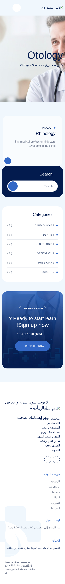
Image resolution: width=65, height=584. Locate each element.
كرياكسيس (26, 565)
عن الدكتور (54, 486)
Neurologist (45, 244)
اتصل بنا (55, 508)
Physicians (46, 262)
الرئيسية (55, 481)
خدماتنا (56, 492)
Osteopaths (45, 253)
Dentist (48, 234)
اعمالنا (56, 497)
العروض (55, 502)
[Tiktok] (47, 459)
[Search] (16, 8)
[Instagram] (56, 459)
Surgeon (48, 272)
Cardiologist (44, 225)
